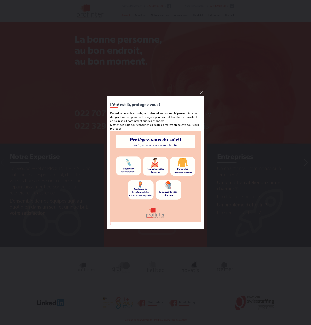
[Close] (201, 93)
